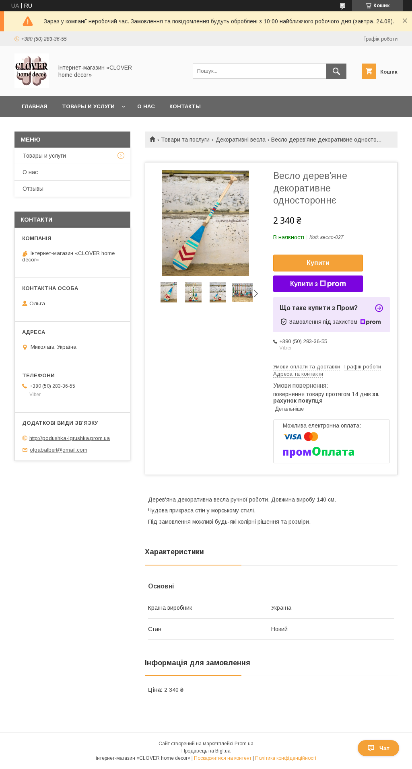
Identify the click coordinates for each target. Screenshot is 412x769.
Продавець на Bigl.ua (206, 751)
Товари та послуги (185, 139)
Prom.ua (244, 743)
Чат (384, 748)
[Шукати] (336, 71)
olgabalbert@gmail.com (58, 450)
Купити (318, 262)
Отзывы (33, 188)
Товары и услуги (88, 106)
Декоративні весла (241, 139)
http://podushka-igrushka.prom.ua (69, 438)
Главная (34, 106)
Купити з (304, 283)
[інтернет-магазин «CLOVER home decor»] (31, 85)
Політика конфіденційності (285, 758)
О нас (146, 106)
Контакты (185, 106)
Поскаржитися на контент (222, 758)
